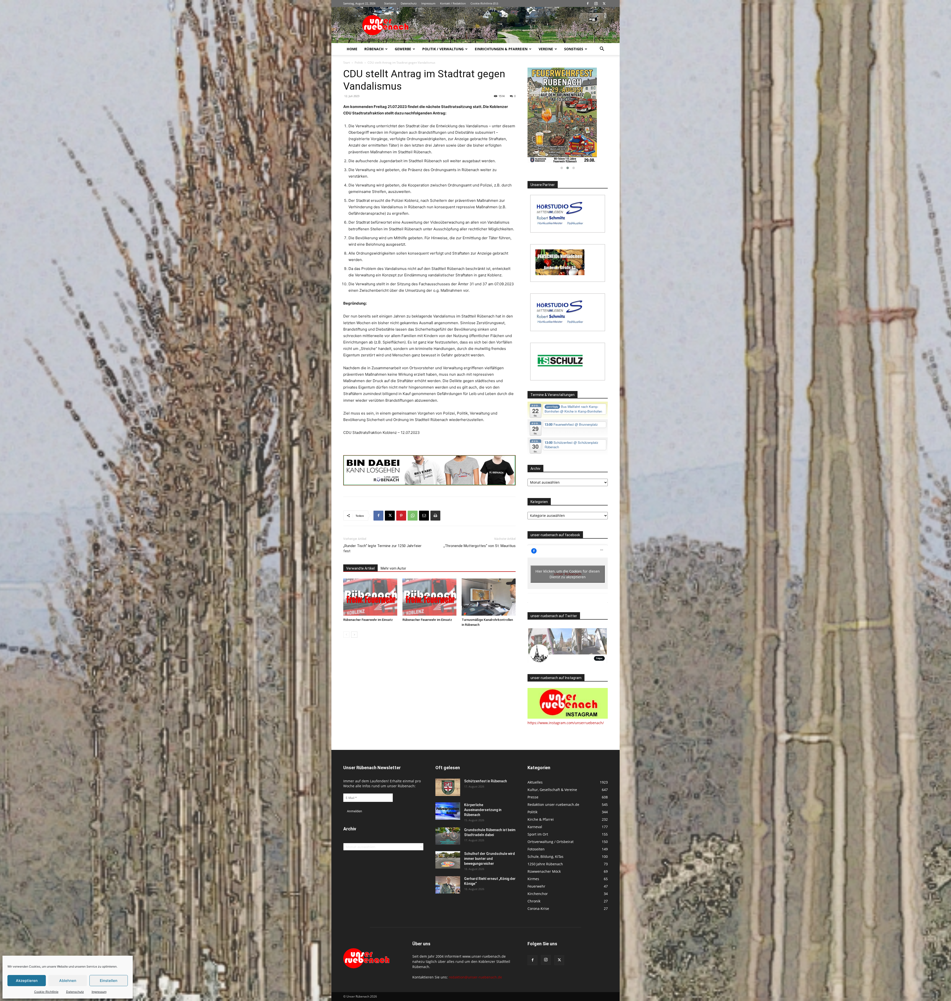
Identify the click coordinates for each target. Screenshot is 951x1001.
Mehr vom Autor (393, 568)
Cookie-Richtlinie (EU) (484, 3)
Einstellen (108, 980)
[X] (604, 3)
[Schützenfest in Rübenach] (447, 787)
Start (346, 62)
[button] (602, 49)
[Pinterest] (401, 516)
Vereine (546, 49)
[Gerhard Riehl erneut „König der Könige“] (447, 885)
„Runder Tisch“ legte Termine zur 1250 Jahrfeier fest (382, 548)
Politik (359, 62)
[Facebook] (587, 3)
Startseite (390, 3)
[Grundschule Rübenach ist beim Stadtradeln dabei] (447, 836)
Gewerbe (403, 49)
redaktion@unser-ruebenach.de (475, 977)
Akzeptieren (27, 980)
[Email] (424, 516)
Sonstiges (573, 49)
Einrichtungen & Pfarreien (501, 49)
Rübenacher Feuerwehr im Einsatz (368, 620)
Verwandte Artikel (360, 568)
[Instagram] (596, 3)
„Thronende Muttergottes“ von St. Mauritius (480, 546)
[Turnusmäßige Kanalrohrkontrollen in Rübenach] (489, 597)
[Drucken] (435, 516)
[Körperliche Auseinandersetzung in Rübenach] (447, 811)
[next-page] (354, 635)
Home (352, 49)
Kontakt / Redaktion (453, 3)
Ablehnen (67, 980)
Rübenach (374, 49)
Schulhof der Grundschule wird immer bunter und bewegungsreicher (489, 859)
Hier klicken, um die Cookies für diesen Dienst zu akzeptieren (567, 574)
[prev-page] (346, 635)
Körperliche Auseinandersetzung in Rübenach (483, 810)
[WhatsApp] (413, 516)
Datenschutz (75, 992)
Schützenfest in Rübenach (485, 781)
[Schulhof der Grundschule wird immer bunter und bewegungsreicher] (447, 860)
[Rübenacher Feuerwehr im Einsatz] (370, 597)
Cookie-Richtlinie (46, 992)
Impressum (99, 992)
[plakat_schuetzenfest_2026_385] (568, 115)
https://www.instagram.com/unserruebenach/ (566, 722)
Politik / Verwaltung (443, 49)
